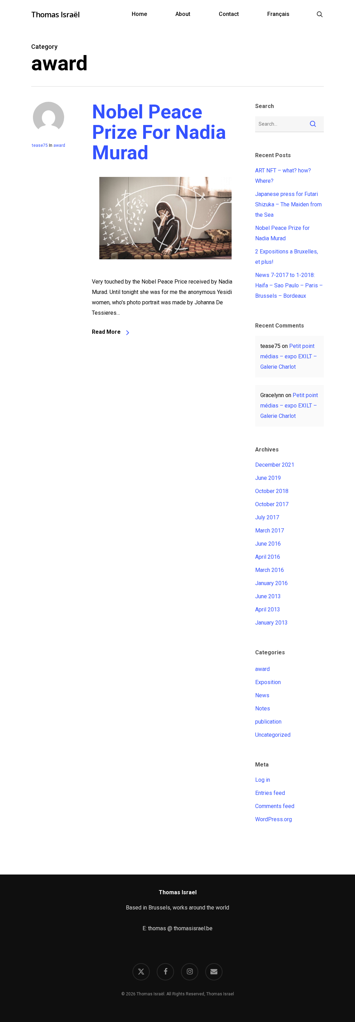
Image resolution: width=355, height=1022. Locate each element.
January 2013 (271, 622)
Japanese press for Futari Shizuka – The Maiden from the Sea (288, 204)
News (262, 695)
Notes (262, 708)
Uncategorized (273, 735)
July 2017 (267, 517)
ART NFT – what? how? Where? (283, 175)
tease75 (40, 145)
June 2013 (268, 596)
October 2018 (271, 491)
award (59, 145)
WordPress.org (273, 819)
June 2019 (268, 478)
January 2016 (271, 583)
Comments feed (274, 806)
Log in (262, 780)
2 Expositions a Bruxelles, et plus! (286, 256)
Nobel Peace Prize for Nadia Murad (159, 132)
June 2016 (268, 543)
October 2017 (271, 504)
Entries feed (270, 793)
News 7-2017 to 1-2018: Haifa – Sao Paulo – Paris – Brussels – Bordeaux (289, 285)
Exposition (268, 682)
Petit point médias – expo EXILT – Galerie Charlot (288, 356)
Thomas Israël (55, 14)
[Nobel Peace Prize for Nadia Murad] (165, 271)
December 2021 (274, 464)
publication (268, 721)
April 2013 (267, 609)
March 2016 (269, 570)
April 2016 (267, 557)
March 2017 (269, 530)
